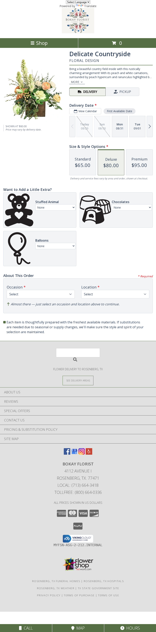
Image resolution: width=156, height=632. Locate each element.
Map (79, 628)
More (75, 82)
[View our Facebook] (67, 453)
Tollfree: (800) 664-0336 (78, 492)
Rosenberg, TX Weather (55, 588)
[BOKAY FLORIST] (78, 32)
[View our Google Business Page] (74, 453)
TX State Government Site (98, 588)
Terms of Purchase (79, 595)
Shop (42, 43)
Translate (90, 6)
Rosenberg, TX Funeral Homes (56, 581)
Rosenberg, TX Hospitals (104, 581)
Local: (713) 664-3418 (78, 485)
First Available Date (119, 111)
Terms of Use (108, 595)
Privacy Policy (48, 595)
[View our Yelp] (89, 453)
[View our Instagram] (81, 453)
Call (27, 628)
